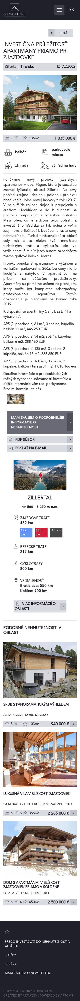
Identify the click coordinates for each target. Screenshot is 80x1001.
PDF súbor (25, 439)
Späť (64, 33)
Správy (10, 964)
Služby (10, 955)
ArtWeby (30, 995)
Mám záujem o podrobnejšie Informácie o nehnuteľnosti (37, 422)
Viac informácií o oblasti (35, 606)
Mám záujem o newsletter (27, 973)
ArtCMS (66, 995)
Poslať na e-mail (31, 448)
